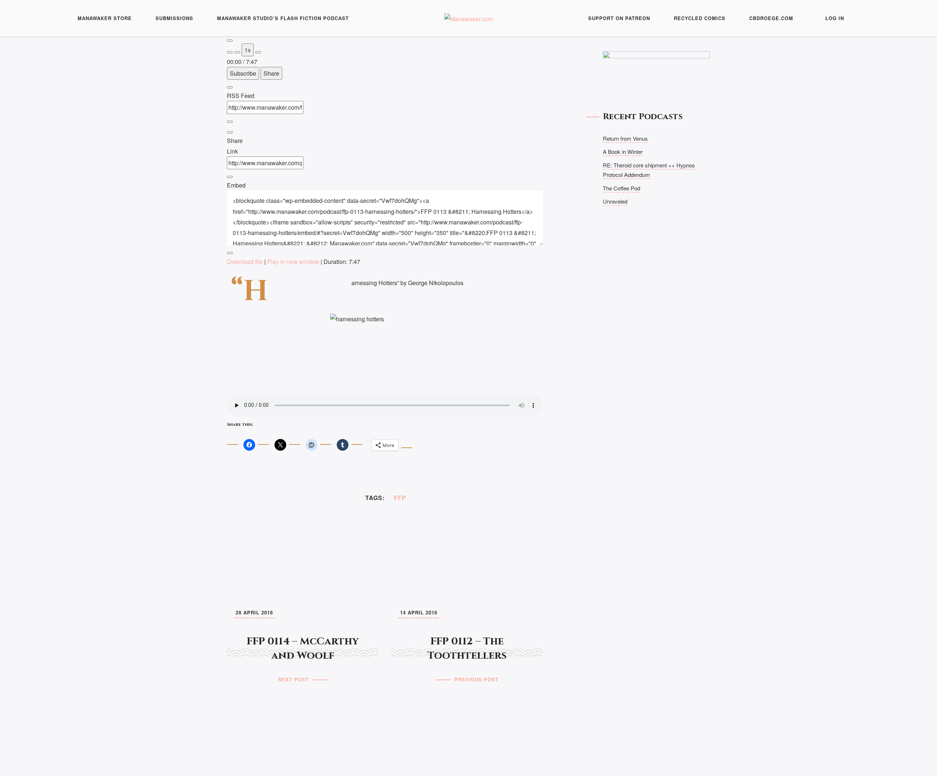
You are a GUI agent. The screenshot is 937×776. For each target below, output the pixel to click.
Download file (245, 261)
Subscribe (243, 73)
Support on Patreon (619, 18)
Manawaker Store (105, 18)
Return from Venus (625, 138)
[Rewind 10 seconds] (237, 52)
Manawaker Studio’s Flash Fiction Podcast (283, 18)
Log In (834, 18)
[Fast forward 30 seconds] (258, 52)
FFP (400, 497)
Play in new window (293, 261)
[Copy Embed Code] (230, 253)
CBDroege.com (771, 18)
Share (271, 73)
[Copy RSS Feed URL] (230, 122)
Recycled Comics (699, 18)
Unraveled (615, 201)
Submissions (174, 18)
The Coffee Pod (621, 188)
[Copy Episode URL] (230, 177)
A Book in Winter (623, 151)
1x (247, 50)
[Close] (230, 87)
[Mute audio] (230, 52)
